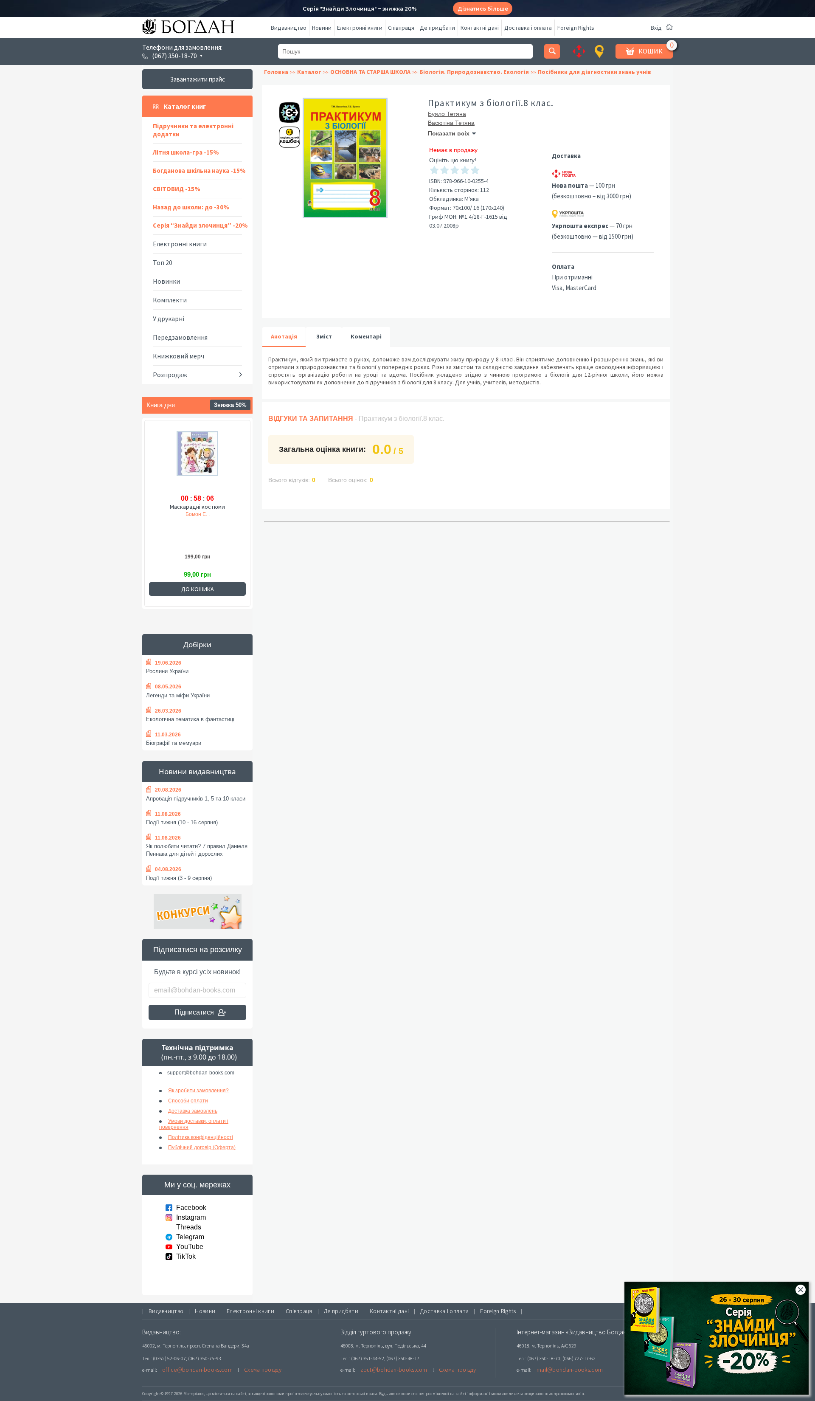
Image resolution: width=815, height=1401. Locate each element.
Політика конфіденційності (200, 1137)
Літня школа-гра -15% (186, 152)
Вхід (656, 27)
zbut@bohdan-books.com (393, 1369)
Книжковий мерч (178, 356)
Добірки (197, 644)
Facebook (191, 1207)
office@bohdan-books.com (197, 1369)
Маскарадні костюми (197, 506)
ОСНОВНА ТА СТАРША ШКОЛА (370, 72)
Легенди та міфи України (178, 695)
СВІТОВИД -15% (176, 189)
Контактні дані (480, 27)
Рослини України (167, 671)
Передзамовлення (180, 337)
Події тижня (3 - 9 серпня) (179, 878)
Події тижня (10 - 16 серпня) (182, 822)
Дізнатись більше (483, 9)
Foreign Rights (575, 27)
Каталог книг (184, 106)
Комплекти (170, 300)
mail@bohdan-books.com (570, 1369)
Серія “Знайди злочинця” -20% (200, 225)
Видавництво (288, 27)
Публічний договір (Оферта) (202, 1147)
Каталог (309, 72)
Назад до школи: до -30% (191, 207)
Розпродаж (170, 374)
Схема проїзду (262, 1369)
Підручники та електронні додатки (193, 130)
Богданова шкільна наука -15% (199, 170)
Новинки (166, 281)
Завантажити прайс (197, 79)
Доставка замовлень (192, 1111)
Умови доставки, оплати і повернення (193, 1124)
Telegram (190, 1236)
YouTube (189, 1246)
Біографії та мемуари (173, 743)
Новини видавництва (197, 771)
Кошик (650, 51)
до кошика (197, 589)
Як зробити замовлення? (198, 1091)
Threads (188, 1227)
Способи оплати (188, 1101)
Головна (276, 72)
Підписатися (194, 1012)
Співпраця (401, 27)
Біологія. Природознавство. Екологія (474, 72)
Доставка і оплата (528, 27)
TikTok (186, 1256)
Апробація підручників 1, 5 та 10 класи (195, 798)
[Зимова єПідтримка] (285, 109)
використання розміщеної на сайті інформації (443, 1393)
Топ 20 (162, 262)
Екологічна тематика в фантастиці (190, 719)
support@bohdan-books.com (200, 1073)
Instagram (191, 1217)
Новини (322, 27)
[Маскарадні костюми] (197, 461)
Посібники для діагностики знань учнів (594, 72)
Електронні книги (359, 27)
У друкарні (168, 318)
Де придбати (437, 27)
